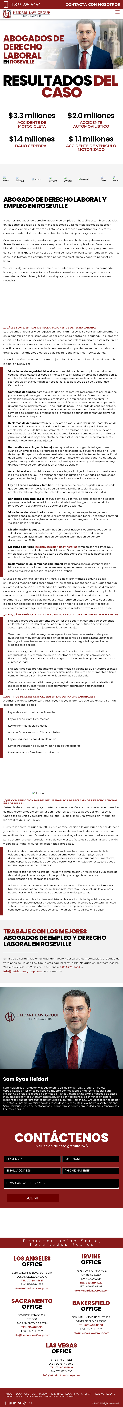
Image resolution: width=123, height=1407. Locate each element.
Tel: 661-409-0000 (91, 1325)
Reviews (99, 1393)
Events (110, 1393)
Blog (68, 1393)
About (10, 1393)
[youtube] (30, 1404)
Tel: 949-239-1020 (91, 1282)
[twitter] (19, 1403)
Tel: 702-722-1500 (61, 1367)
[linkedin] (14, 1403)
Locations (22, 1393)
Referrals (56, 1393)
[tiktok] (24, 1403)
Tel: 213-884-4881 (32, 1280)
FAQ (76, 1393)
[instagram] (10, 1403)
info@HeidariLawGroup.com (32, 1288)
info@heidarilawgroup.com (22, 971)
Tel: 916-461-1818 (31, 1327)
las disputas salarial (48, 546)
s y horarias (69, 546)
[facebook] (5, 1403)
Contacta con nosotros (93, 4)
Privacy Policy (15, 1396)
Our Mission (40, 1393)
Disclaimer (67, 1396)
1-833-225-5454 (70, 967)
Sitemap (86, 1393)
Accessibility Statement (42, 1396)
